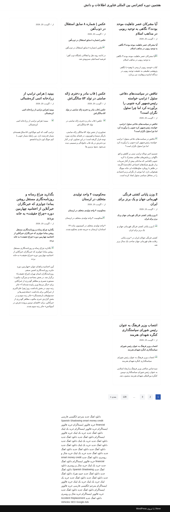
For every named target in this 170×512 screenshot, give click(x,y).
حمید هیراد (78, 473)
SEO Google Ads (80, 502)
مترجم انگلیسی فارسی (72, 416)
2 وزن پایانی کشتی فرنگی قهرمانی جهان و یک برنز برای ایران (137, 199)
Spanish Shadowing (71, 420)
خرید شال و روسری (77, 465)
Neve (158, 508)
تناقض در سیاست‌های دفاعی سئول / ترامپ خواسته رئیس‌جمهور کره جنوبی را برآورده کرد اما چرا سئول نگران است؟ (138, 103)
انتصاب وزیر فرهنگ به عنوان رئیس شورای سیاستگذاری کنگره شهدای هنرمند (138, 329)
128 (124, 397)
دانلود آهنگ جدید (97, 449)
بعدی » (113, 397)
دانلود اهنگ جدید (93, 416)
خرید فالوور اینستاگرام (84, 424)
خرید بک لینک (67, 429)
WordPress (141, 508)
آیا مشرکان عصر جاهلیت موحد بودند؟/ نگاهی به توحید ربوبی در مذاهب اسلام (137, 28)
